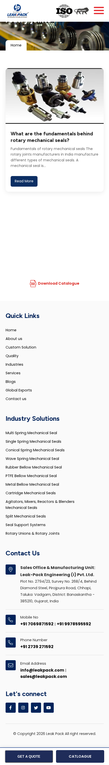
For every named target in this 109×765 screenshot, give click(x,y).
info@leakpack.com (42, 670)
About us (14, 338)
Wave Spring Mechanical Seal (32, 458)
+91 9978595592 (74, 624)
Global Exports (19, 390)
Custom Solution (21, 347)
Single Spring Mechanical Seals (33, 441)
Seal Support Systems (26, 524)
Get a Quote (28, 756)
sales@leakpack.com (43, 676)
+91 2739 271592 (36, 647)
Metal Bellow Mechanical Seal (32, 484)
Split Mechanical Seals (26, 516)
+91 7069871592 (36, 624)
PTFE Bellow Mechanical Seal (31, 475)
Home (16, 45)
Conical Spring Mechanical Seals (35, 450)
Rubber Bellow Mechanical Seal (34, 467)
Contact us (16, 398)
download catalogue (58, 283)
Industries (14, 364)
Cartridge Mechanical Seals (31, 493)
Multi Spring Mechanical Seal (31, 432)
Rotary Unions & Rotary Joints (33, 533)
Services (13, 373)
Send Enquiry (51, 265)
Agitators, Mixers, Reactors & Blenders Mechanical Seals (40, 504)
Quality (12, 355)
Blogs (11, 381)
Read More (24, 181)
